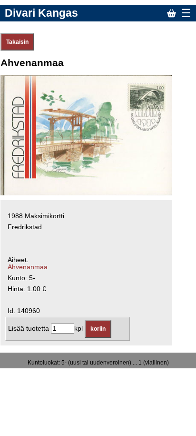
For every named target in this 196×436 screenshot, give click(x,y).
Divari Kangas (41, 13)
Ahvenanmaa (28, 267)
